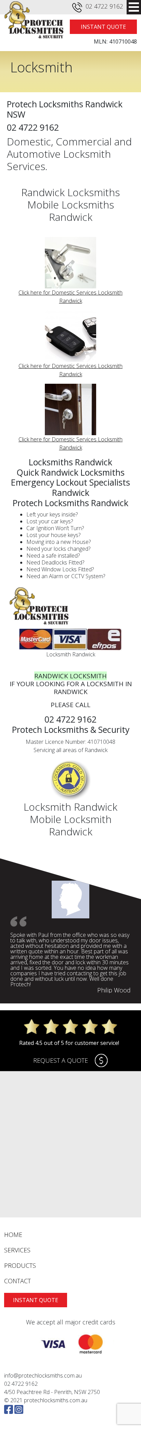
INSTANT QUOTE (103, 27)
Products (20, 1265)
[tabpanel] (70, 937)
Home (13, 1234)
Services (17, 1250)
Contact (17, 1280)
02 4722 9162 (104, 6)
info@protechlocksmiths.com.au (43, 1375)
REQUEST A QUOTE (60, 1060)
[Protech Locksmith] (32, 20)
